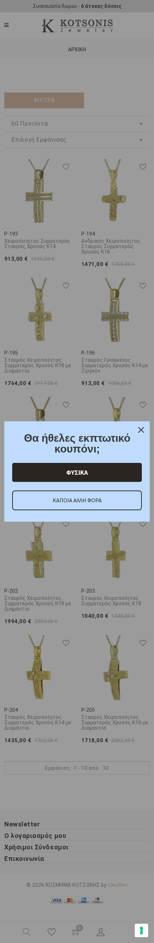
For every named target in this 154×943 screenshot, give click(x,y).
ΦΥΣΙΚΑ (77, 472)
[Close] (141, 430)
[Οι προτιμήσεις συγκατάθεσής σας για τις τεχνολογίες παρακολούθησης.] (141, 930)
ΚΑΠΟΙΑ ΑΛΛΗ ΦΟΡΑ (77, 500)
